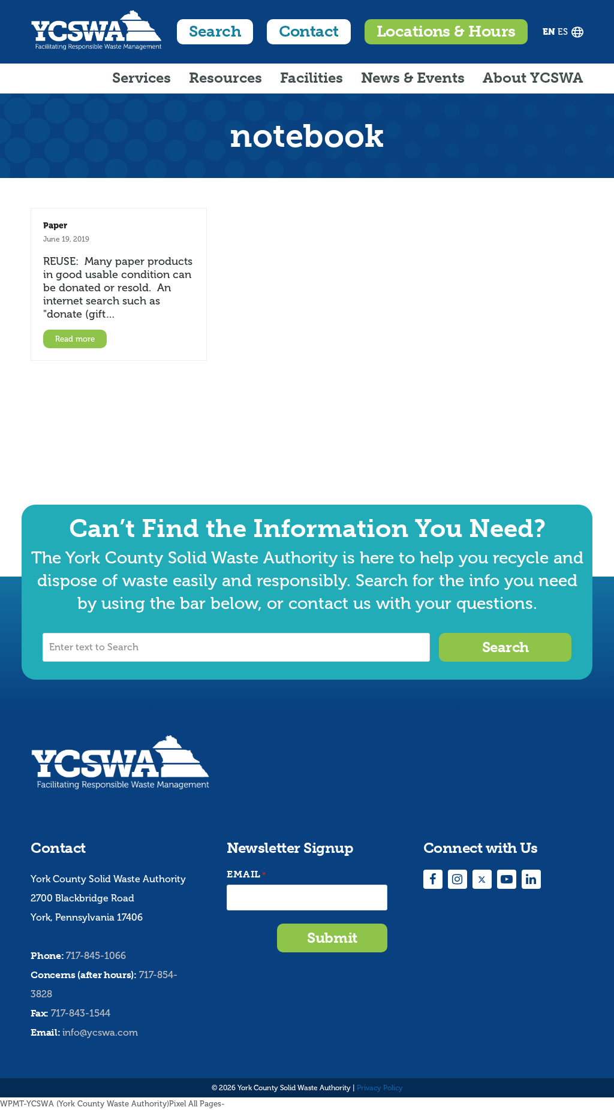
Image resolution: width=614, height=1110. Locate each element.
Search (215, 31)
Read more (75, 338)
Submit (332, 937)
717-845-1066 (96, 955)
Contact (308, 31)
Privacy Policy (380, 1088)
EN (549, 31)
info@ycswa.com (100, 1032)
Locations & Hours (446, 31)
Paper (55, 225)
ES (563, 31)
